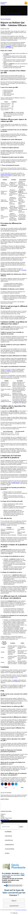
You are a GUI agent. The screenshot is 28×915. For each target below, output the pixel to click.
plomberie (8, 46)
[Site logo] (6, 3)
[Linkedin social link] (12, 784)
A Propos (3, 802)
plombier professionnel (6, 174)
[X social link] (5, 784)
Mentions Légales (5, 803)
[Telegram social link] (16, 784)
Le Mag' (3, 807)
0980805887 (9, 814)
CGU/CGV (4, 806)
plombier (24, 270)
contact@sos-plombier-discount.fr (11, 815)
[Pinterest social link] (9, 784)
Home (8, 13)
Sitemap (3, 808)
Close (2, 823)
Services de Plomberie (16, 13)
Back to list (14, 787)
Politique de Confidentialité (7, 804)
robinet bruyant (8, 53)
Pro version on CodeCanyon (21, 909)
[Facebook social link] (2, 784)
